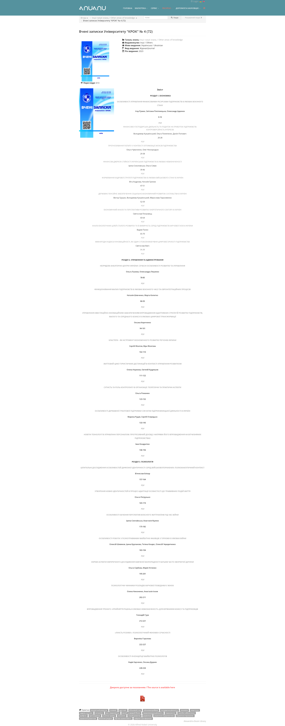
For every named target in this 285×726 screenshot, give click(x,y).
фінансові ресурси (105, 718)
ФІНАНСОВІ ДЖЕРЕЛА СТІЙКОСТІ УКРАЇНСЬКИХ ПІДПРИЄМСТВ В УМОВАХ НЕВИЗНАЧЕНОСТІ (142, 161)
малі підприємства (113, 713)
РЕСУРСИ (166, 8)
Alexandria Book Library (195, 721)
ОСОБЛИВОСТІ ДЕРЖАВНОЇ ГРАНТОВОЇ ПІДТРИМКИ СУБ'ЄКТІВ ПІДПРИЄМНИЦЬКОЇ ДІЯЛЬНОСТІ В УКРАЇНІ (142, 411)
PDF (160, 123)
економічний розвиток (99, 710)
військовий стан (135, 710)
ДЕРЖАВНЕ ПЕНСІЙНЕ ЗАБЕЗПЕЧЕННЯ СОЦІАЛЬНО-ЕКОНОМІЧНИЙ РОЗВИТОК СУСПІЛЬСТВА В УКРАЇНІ (142, 194)
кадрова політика (86, 713)
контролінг (99, 713)
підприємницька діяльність (153, 713)
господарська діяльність (169, 710)
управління (147, 716)
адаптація (123, 710)
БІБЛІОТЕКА (140, 8)
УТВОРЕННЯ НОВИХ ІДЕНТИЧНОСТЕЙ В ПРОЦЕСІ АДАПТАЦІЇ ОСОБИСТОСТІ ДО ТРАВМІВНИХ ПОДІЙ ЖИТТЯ (142, 491)
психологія (122, 716)
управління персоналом (185, 716)
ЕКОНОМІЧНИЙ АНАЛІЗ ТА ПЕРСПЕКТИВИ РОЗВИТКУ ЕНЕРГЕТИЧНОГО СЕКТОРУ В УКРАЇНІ (142, 210)
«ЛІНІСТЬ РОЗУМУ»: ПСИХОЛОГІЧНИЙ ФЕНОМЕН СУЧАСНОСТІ (142, 632)
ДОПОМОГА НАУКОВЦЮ (187, 8)
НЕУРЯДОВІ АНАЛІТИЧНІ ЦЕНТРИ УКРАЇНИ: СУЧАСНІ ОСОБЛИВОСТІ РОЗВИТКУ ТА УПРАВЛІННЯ (142, 266)
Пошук (175, 18)
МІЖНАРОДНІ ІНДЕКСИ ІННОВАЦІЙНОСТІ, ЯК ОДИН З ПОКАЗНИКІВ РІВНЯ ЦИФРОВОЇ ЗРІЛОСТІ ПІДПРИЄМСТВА (142, 242)
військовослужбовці (151, 710)
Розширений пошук (193, 18)
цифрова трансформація (143, 718)
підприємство (170, 713)
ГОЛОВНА (127, 8)
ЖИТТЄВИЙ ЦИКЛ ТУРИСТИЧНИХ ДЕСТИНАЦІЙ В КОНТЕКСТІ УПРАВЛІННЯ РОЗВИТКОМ (143, 364)
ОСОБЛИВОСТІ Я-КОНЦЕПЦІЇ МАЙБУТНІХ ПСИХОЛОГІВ (142, 656)
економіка (184, 710)
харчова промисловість (123, 718)
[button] (194, 1)
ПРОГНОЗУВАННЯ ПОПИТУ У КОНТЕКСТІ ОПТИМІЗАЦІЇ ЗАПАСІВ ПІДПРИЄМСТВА (142, 145)
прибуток (83, 716)
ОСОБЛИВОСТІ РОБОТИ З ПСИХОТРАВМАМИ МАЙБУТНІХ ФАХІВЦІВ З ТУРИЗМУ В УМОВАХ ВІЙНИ (142, 538)
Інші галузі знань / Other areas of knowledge (113, 17)
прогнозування (94, 716)
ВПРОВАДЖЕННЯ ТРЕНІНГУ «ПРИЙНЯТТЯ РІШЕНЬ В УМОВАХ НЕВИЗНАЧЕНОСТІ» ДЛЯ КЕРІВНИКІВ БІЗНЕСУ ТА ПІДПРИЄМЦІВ (142, 609)
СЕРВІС (154, 8)
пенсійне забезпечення (186, 713)
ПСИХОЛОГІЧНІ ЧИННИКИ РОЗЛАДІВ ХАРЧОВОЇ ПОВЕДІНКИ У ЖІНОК (142, 585)
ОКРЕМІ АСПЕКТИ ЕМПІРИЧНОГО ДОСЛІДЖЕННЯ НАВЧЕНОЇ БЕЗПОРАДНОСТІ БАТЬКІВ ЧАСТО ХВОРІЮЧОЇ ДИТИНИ (142, 562)
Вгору (83, 17)
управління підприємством (164, 716)
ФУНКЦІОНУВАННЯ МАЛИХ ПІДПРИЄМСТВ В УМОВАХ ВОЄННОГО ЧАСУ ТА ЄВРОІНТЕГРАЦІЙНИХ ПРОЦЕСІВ (142, 289)
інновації (113, 710)
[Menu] (204, 8)
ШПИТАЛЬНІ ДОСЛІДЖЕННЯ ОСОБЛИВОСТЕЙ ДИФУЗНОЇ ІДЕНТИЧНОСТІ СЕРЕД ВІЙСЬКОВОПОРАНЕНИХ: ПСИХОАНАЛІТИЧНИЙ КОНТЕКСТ (142, 467)
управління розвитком (88, 718)
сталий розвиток (134, 716)
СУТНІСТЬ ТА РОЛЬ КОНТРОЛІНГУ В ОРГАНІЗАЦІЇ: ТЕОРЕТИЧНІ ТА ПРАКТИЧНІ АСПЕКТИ (142, 387)
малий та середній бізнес (131, 713)
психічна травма (109, 716)
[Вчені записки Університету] (99, 61)
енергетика (195, 710)
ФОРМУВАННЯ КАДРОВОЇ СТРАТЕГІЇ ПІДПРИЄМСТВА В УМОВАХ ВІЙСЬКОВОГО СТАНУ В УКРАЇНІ (142, 177)
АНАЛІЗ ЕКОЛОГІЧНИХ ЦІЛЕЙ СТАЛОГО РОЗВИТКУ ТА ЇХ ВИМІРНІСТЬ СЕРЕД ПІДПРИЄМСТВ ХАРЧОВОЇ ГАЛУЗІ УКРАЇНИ (142, 226)
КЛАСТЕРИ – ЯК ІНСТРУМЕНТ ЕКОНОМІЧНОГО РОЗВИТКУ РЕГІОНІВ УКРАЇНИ (142, 340)
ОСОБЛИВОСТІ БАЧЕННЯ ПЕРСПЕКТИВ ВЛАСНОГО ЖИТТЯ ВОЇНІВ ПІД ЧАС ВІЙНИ (142, 515)
